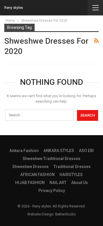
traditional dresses (72, 166)
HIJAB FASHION (30, 182)
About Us (79, 182)
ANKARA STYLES (58, 150)
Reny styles (13, 7)
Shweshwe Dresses (30, 166)
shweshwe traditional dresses (51, 158)
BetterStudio (65, 214)
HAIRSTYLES (71, 174)
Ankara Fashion (24, 150)
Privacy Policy (51, 190)
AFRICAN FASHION (37, 174)
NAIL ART (57, 182)
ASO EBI (86, 150)
